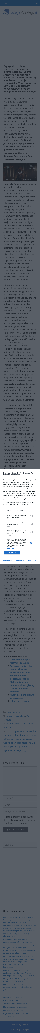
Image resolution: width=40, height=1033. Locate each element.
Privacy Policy (32, 560)
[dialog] (20, 516)
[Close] (36, 473)
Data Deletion (7, 560)
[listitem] (20, 511)
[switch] (31, 516)
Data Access (20, 560)
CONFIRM (12, 552)
